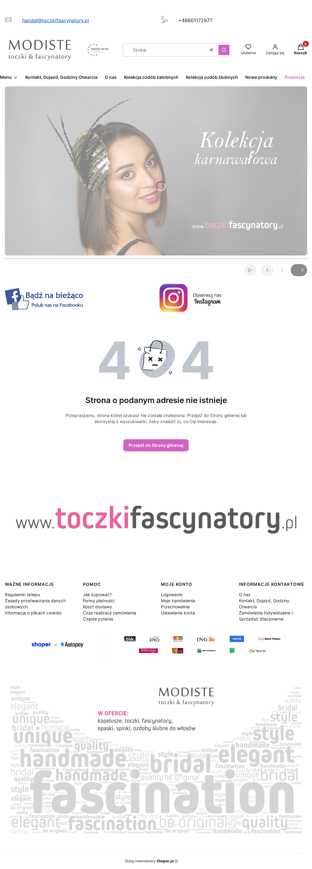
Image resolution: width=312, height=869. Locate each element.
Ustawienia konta (178, 612)
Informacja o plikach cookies (33, 612)
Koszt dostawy (97, 606)
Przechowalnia (175, 606)
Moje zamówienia (178, 600)
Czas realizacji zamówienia (109, 612)
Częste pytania (98, 618)
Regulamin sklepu (22, 594)
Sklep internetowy (149, 861)
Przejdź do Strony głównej (156, 445)
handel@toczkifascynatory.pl (55, 20)
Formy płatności (98, 600)
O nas (244, 594)
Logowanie (172, 594)
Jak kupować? (97, 594)
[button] (223, 50)
